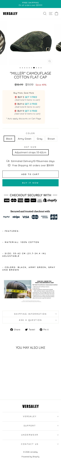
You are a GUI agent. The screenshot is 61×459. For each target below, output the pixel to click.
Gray (39, 138)
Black (9, 138)
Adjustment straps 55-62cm (30, 152)
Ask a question (30, 320)
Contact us (29, 444)
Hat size (30, 147)
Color (30, 133)
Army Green (24, 138)
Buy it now (30, 183)
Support (30, 425)
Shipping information (30, 314)
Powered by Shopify (30, 456)
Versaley (30, 416)
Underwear (29, 435)
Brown (51, 138)
